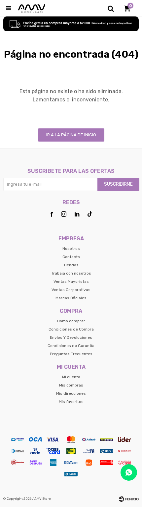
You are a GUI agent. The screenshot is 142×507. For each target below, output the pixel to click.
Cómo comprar (71, 321)
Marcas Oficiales (71, 298)
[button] (110, 8)
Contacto (71, 256)
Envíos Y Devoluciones (71, 337)
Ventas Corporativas (71, 289)
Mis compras (71, 385)
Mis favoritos (71, 401)
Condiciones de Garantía (71, 345)
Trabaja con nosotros (71, 273)
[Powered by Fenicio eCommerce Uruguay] (129, 499)
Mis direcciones (71, 393)
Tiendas (71, 265)
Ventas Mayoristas (71, 281)
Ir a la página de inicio (71, 134)
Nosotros (71, 248)
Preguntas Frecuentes (71, 354)
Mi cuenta (71, 377)
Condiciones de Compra (71, 329)
